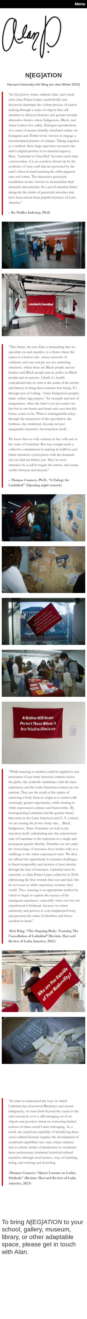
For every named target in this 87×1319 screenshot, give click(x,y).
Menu (80, 4)
